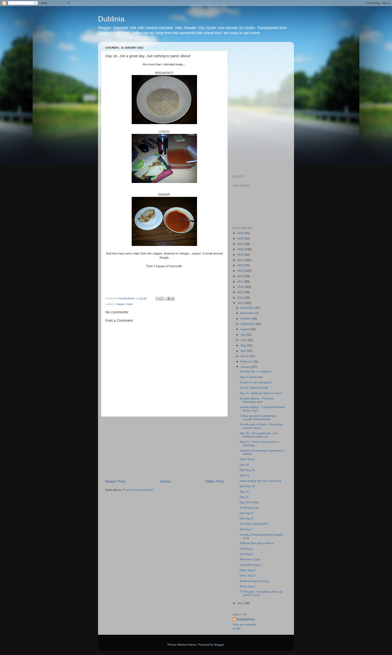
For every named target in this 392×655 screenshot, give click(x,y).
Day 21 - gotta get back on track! (261, 393)
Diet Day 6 (246, 548)
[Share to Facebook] (169, 299)
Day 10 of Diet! (249, 502)
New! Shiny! (247, 459)
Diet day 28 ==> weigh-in (256, 371)
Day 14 (244, 475)
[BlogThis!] (161, 299)
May (244, 345)
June (244, 340)
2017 (241, 281)
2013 (241, 303)
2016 (241, 286)
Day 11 (244, 497)
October (246, 318)
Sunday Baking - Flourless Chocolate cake (257, 400)
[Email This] (157, 299)
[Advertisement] (164, 447)
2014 (241, 297)
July (243, 334)
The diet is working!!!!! (254, 523)
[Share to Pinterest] (173, 299)
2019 (241, 270)
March (245, 356)
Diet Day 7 (246, 529)
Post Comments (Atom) (138, 489)
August (245, 329)
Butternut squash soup (254, 581)
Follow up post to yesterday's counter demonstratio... (258, 417)
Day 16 (244, 464)
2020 (241, 265)
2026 (241, 233)
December (248, 307)
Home (165, 481)
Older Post (214, 481)
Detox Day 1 (248, 586)
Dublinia (111, 19)
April (244, 350)
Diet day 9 (246, 513)
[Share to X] (165, 299)
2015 (241, 292)
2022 (241, 254)
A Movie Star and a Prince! (257, 543)
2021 (241, 260)
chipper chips (124, 304)
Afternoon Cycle (250, 559)
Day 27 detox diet (251, 377)
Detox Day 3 (248, 570)
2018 (241, 276)
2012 (241, 603)
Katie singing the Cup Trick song (260, 480)
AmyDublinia (246, 619)
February (247, 361)
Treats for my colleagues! (256, 382)
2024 (241, 244)
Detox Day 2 (248, 575)
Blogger (219, 644)
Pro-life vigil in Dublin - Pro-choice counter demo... (261, 426)
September (248, 323)
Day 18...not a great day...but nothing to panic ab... (258, 435)
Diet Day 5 (246, 554)
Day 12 (244, 491)
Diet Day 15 (247, 470)
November (248, 313)
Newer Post (115, 481)
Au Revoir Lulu (249, 507)
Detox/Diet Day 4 (251, 564)
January (246, 366)
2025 (241, 238)
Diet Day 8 (246, 518)
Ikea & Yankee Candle (254, 387)
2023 (241, 249)
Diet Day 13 (247, 486)
